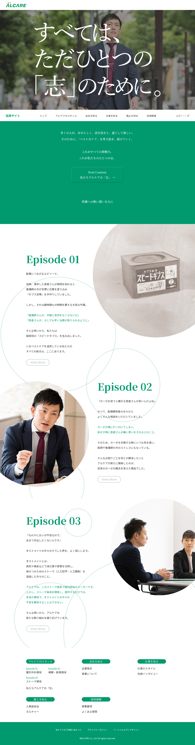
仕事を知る (112, 116)
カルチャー (32, 711)
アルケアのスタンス (66, 116)
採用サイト (13, 116)
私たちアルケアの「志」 (40, 688)
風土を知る (132, 116)
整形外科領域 (34, 670)
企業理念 (87, 668)
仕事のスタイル (146, 668)
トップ (43, 116)
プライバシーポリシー (97, 729)
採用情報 (151, 116)
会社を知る (91, 116)
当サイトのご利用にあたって (68, 729)
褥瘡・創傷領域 (57, 670)
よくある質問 (89, 711)
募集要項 (87, 706)
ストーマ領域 (34, 679)
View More (37, 362)
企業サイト (181, 116)
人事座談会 (32, 706)
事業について (89, 673)
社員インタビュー (147, 673)
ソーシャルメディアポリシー (126, 729)
